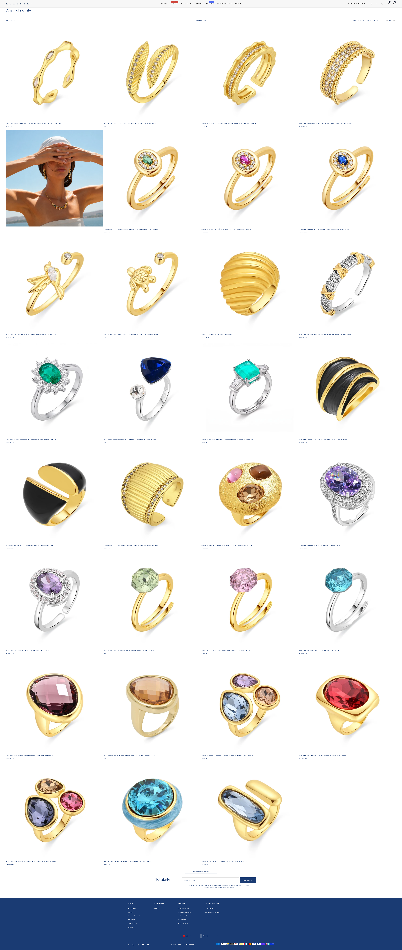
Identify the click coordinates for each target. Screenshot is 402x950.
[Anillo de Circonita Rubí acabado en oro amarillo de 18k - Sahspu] (250, 178)
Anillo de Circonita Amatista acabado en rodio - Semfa (320, 545)
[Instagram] (133, 944)
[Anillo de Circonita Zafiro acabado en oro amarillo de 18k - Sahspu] (347, 178)
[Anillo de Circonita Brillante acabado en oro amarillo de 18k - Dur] (54, 283)
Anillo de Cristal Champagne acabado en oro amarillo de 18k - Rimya (130, 756)
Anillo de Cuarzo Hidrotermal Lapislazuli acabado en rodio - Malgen (130, 440)
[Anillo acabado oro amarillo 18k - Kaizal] (250, 283)
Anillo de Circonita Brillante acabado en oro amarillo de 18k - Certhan (33, 124)
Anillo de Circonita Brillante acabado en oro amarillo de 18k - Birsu (325, 334)
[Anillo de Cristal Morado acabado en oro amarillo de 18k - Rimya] (54, 705)
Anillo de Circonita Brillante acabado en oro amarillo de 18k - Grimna (131, 545)
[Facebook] (128, 944)
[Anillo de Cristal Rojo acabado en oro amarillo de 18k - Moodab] (54, 810)
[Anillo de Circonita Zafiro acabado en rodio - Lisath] (347, 599)
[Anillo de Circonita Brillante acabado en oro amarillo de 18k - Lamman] (250, 73)
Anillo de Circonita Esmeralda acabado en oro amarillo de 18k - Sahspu (131, 229)
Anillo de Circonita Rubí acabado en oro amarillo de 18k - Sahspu (226, 229)
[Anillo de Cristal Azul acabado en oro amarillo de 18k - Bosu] (250, 810)
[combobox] (191, 936)
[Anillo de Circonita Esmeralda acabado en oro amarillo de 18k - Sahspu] (152, 178)
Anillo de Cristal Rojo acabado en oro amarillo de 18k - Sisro (322, 756)
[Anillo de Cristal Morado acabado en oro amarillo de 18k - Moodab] (250, 705)
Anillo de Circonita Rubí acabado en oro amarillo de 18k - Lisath (226, 650)
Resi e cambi (131, 919)
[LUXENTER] (19, 3)
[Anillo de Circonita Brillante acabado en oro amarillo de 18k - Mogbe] (152, 73)
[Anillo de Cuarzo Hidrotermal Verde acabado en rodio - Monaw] (54, 389)
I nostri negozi (132, 908)
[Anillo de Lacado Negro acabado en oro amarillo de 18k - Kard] (347, 389)
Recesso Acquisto (183, 923)
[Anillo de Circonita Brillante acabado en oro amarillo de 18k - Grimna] (152, 494)
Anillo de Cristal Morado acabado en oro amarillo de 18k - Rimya (31, 756)
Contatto (130, 912)
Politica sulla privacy (228, 887)
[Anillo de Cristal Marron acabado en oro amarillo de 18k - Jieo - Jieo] (250, 494)
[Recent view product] (382, 3)
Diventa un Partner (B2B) (212, 912)
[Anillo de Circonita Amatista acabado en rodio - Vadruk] (54, 599)
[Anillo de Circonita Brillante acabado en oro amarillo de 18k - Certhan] (54, 73)
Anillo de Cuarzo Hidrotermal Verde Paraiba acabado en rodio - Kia (228, 440)
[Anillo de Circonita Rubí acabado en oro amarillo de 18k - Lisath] (250, 599)
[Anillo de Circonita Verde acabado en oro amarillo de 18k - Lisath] (152, 599)
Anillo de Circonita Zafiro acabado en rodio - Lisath (319, 650)
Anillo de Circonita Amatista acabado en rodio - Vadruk (27, 650)
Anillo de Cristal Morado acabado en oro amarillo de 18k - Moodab (227, 756)
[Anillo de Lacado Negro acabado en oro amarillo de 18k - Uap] (54, 494)
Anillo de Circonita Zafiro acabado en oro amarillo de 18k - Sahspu (324, 229)
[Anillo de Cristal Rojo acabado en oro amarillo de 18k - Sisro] (347, 705)
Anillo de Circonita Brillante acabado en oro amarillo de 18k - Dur (31, 334)
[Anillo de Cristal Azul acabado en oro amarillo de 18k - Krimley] (152, 810)
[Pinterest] (148, 944)
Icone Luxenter (209, 908)
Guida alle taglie (132, 923)
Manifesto (156, 908)
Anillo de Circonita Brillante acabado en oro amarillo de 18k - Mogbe (130, 124)
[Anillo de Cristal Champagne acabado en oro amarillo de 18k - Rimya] (152, 705)
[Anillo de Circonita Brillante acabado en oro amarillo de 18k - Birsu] (347, 283)
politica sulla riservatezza (185, 916)
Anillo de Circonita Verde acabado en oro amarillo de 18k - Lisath (129, 650)
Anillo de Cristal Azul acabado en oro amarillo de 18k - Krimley (128, 861)
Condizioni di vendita (184, 912)
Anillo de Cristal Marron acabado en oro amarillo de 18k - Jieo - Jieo (228, 545)
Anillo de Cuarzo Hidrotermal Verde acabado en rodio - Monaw (31, 440)
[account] (376, 3)
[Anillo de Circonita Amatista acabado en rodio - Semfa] (347, 494)
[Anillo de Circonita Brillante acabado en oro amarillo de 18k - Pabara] (152, 283)
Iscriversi (247, 880)
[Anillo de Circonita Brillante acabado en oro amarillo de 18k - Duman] (347, 73)
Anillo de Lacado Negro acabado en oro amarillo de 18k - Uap (29, 545)
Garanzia (130, 927)
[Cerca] (370, 3)
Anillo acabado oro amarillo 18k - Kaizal (217, 334)
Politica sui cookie (183, 908)
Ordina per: (358, 20)
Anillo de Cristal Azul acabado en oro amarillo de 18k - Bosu (225, 861)
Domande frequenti (134, 916)
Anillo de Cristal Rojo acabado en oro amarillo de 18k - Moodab (31, 861)
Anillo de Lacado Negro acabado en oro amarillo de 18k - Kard (323, 440)
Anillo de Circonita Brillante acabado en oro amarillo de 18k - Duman (325, 124)
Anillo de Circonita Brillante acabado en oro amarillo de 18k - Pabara (131, 334)
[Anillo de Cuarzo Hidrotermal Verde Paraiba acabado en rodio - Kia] (250, 389)
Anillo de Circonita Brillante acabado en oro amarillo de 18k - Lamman (229, 124)
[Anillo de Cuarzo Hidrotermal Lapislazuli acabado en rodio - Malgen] (152, 389)
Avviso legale (182, 919)
